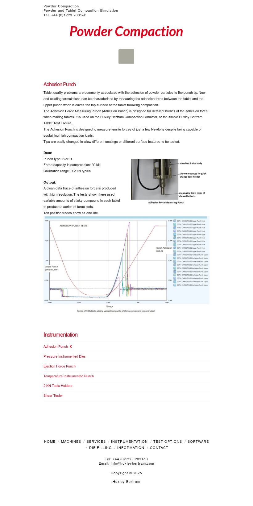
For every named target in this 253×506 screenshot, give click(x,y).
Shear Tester (53, 396)
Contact (159, 448)
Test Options (167, 442)
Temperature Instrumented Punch (69, 376)
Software (198, 442)
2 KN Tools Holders (58, 386)
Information (130, 448)
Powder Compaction (126, 31)
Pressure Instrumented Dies (65, 356)
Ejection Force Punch (60, 366)
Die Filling (100, 448)
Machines (71, 442)
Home (50, 442)
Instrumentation (129, 442)
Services (96, 442)
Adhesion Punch (56, 347)
